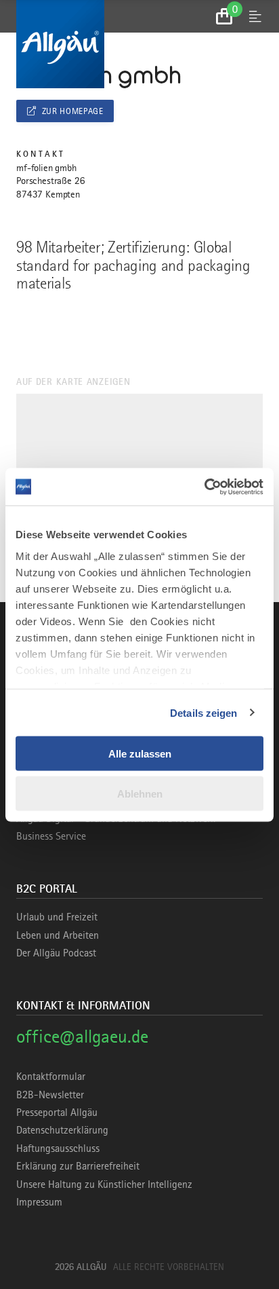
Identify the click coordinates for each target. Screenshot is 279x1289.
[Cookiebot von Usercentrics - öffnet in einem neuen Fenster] (204, 487)
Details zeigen (203, 712)
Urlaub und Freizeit (57, 917)
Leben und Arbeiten (57, 935)
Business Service (51, 836)
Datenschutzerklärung (62, 1130)
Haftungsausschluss (58, 1148)
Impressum (39, 1202)
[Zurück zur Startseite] (139, 44)
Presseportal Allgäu (57, 1112)
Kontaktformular (50, 1076)
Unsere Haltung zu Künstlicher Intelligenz (104, 1184)
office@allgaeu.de (82, 1036)
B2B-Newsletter (50, 1095)
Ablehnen (140, 793)
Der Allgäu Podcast (56, 953)
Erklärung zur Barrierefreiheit (78, 1166)
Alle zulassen (139, 754)
